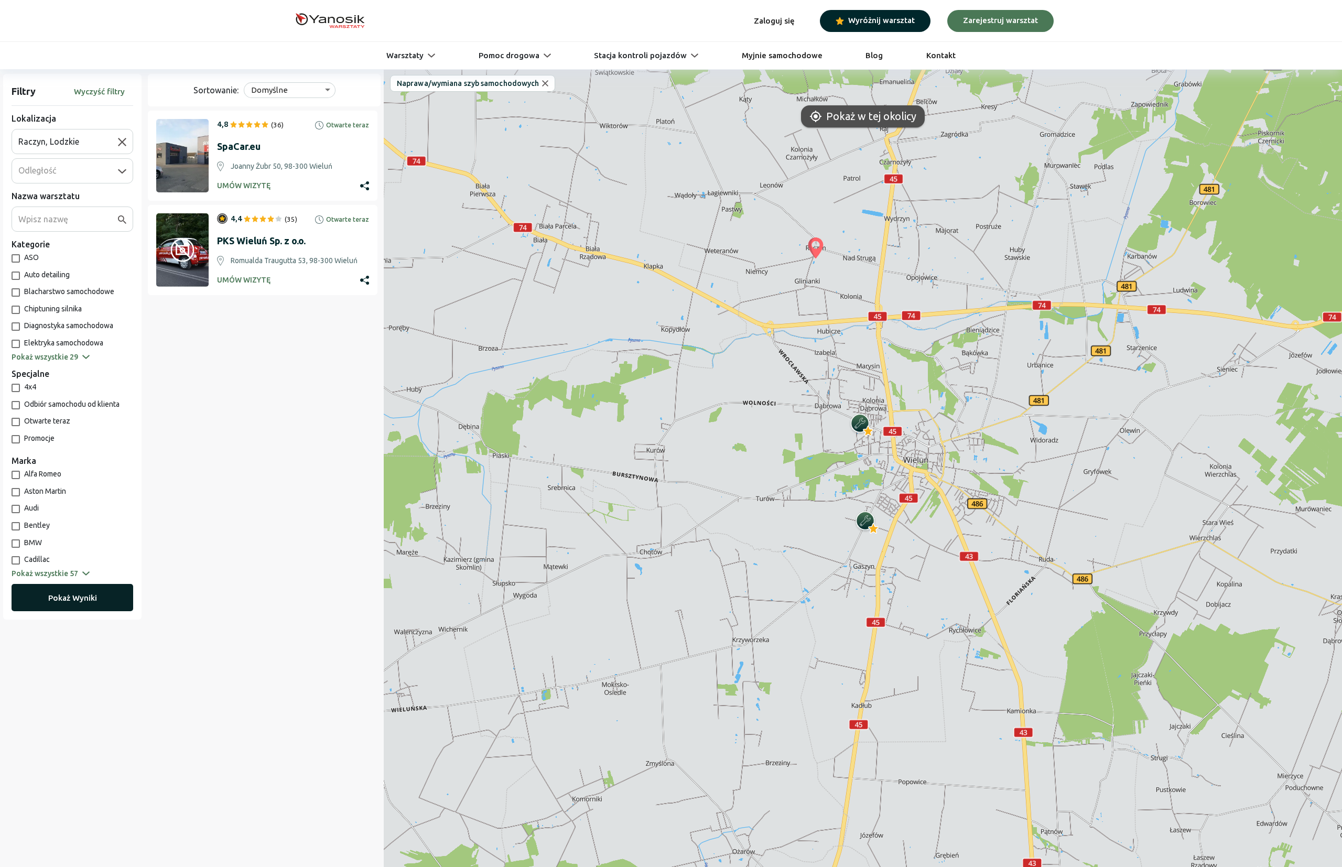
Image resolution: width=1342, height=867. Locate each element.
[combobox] (68, 141)
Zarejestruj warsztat (1000, 20)
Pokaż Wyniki (72, 597)
